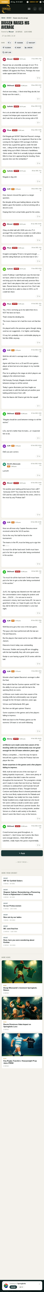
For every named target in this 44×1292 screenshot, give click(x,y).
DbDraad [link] (10, 85)
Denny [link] (9, 739)
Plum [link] (9, 130)
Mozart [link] (11, 32)
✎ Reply (22, 853)
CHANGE (13, 1287)
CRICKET (9, 18)
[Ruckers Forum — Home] (6, 9)
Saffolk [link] (10, 106)
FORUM (3, 18)
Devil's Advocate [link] (13, 464)
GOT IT (21, 1287)
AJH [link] (8, 189)
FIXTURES (5, 2)
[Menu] (29, 9)
